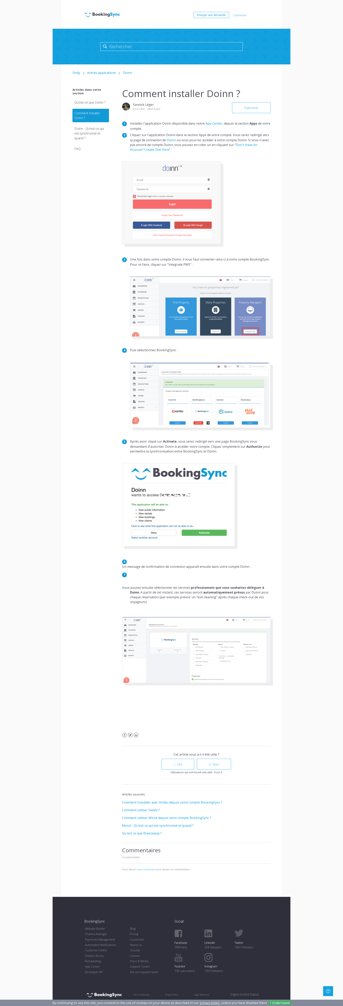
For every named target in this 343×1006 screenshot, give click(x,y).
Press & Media (139, 961)
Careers (135, 956)
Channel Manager (96, 934)
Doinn (127, 73)
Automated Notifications (100, 945)
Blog (133, 929)
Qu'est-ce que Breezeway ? (142, 833)
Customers (137, 939)
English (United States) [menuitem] (244, 994)
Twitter (130, 737)
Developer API (94, 972)
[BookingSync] (103, 995)
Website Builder (95, 929)
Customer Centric (96, 950)
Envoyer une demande (211, 15)
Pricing (134, 934)
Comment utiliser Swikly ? (141, 810)
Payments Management (100, 939)
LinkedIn (136, 737)
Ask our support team (144, 972)
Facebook (124, 737)
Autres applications (101, 73)
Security (135, 950)
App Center (213, 123)
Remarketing (93, 961)
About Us (136, 945)
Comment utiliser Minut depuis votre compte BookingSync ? (166, 818)
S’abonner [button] (251, 108)
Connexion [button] (240, 15)
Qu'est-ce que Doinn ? (89, 102)
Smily (76, 73)
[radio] (178, 764)
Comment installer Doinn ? (87, 115)
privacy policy (210, 1003)
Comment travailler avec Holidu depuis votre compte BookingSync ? (172, 802)
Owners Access (94, 956)
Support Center (140, 966)
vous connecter (146, 869)
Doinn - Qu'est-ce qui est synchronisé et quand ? (89, 133)
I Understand (280, 1003)
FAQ (77, 149)
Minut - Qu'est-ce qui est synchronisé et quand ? (158, 825)
